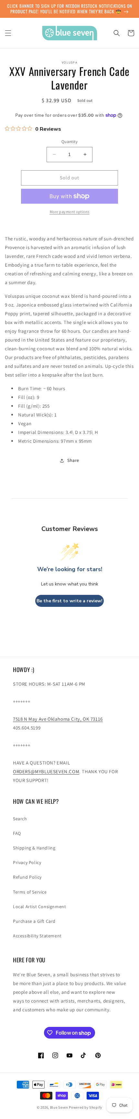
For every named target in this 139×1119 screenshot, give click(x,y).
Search (20, 819)
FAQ (17, 833)
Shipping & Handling (34, 848)
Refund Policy (27, 877)
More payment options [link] (70, 211)
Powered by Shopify (85, 1107)
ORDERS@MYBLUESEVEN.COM (46, 771)
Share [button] (73, 460)
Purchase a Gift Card (34, 921)
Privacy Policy (27, 862)
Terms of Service (30, 892)
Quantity (69, 141)
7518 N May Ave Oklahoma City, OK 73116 (58, 719)
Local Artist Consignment (39, 906)
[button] (8, 33)
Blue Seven (59, 1107)
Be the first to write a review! (69, 601)
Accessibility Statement (37, 936)
